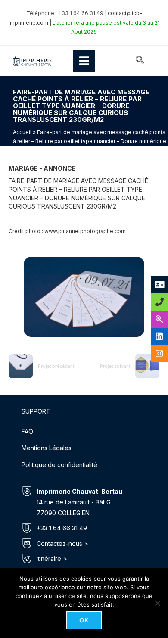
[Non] (157, 603)
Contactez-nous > (62, 543)
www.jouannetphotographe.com (85, 231)
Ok (84, 620)
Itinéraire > (52, 558)
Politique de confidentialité (59, 464)
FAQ (27, 431)
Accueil (22, 132)
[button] (140, 60)
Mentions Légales (47, 447)
